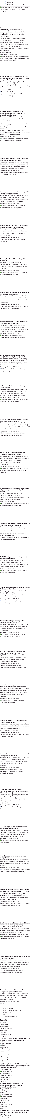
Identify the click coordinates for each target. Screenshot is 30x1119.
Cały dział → (3, 1022)
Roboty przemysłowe (9, 1016)
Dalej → (6, 1003)
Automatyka (7, 1008)
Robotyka (6, 1012)
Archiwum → (14, 55)
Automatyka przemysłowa (11, 1010)
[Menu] (23, 3)
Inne (4, 1014)
